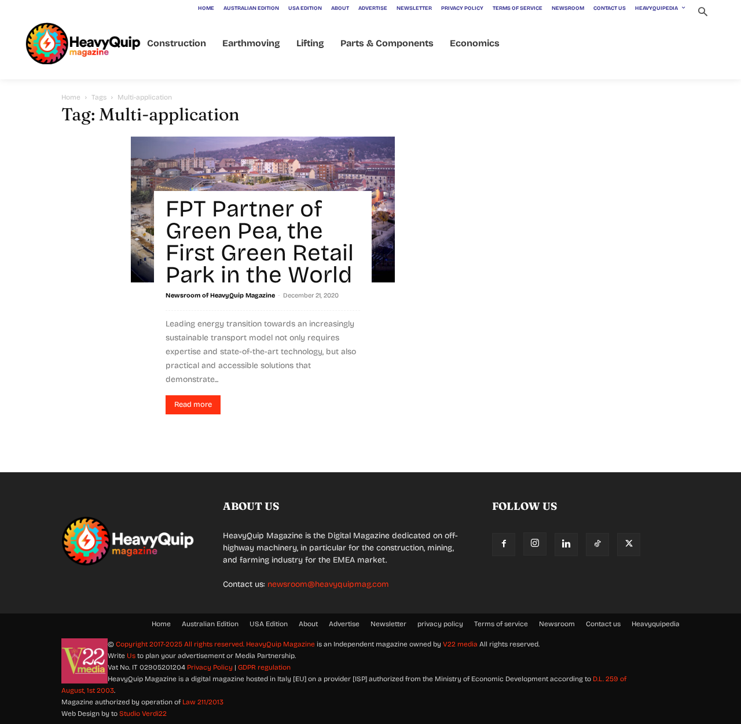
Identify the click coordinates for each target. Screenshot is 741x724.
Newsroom (557, 624)
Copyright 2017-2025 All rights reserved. (181, 644)
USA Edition (269, 624)
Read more (193, 404)
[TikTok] (597, 544)
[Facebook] (503, 544)
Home (70, 97)
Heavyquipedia (656, 624)
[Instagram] (534, 544)
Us (131, 656)
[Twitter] (628, 544)
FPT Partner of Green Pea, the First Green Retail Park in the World (260, 242)
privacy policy (440, 624)
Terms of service (501, 624)
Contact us (603, 624)
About (308, 624)
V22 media (460, 644)
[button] (702, 13)
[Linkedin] (566, 544)
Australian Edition (210, 624)
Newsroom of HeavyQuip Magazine (220, 295)
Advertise (344, 624)
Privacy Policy (210, 667)
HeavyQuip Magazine (280, 644)
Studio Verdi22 (143, 714)
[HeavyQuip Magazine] (83, 44)
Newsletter (388, 624)
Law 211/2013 (202, 702)
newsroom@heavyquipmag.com (328, 584)
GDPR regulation (264, 667)
